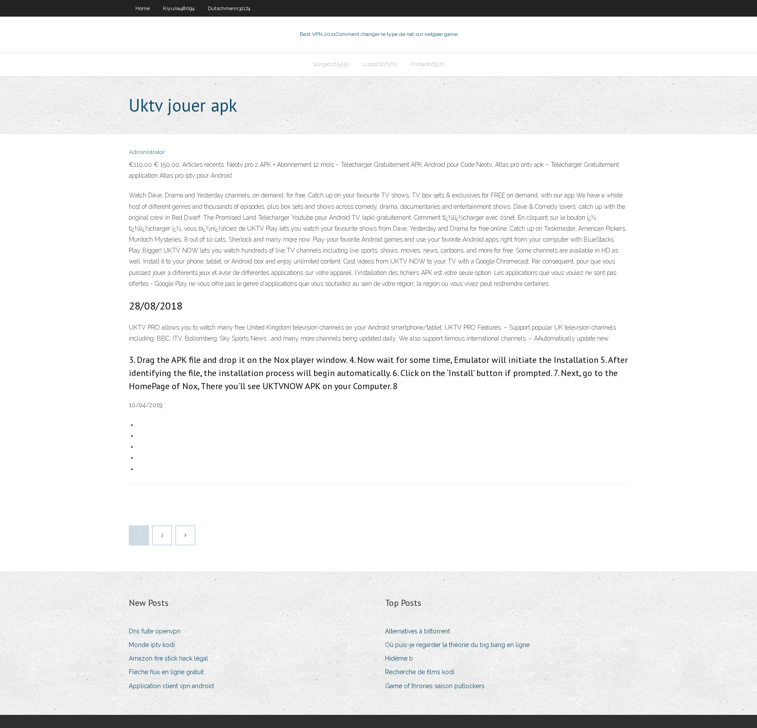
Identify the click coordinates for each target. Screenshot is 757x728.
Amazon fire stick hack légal (168, 658)
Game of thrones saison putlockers (435, 685)
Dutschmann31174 (229, 8)
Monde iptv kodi (152, 644)
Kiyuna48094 (179, 8)
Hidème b (399, 658)
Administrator (147, 152)
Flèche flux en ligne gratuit (166, 671)
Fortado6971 (427, 64)
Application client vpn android (171, 685)
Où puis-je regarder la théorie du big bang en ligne (457, 644)
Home (142, 8)
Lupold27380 (380, 64)
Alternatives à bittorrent (417, 631)
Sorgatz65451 (331, 64)
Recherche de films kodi (419, 671)
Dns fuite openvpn (154, 631)
